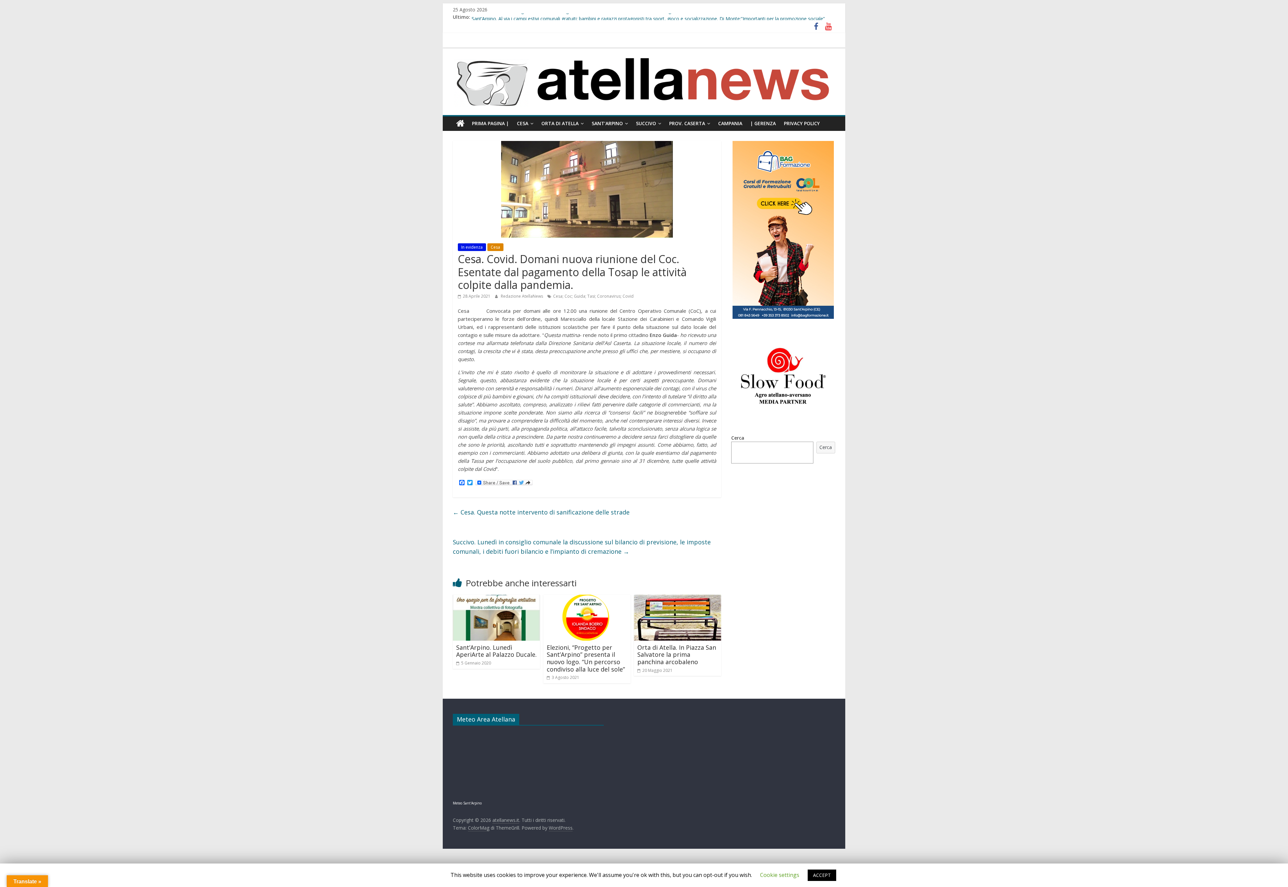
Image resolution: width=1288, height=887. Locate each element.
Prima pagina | (490, 123)
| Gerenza (763, 123)
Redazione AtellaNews (522, 296)
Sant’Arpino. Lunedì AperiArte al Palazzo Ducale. (496, 651)
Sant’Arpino (607, 123)
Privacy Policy (802, 123)
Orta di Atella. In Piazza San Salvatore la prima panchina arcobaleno (676, 654)
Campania (730, 123)
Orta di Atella (560, 123)
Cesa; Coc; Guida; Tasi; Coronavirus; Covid (593, 296)
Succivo (646, 123)
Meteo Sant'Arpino (467, 803)
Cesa (522, 123)
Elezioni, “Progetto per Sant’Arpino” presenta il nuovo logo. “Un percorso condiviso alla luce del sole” (586, 658)
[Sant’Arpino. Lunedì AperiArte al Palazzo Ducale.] (496, 598)
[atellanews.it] (644, 51)
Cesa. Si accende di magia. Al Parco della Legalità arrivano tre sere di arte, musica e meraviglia (574, 17)
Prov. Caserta (687, 123)
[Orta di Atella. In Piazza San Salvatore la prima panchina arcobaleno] (677, 598)
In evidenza (472, 247)
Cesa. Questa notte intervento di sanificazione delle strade (541, 512)
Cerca (737, 438)
